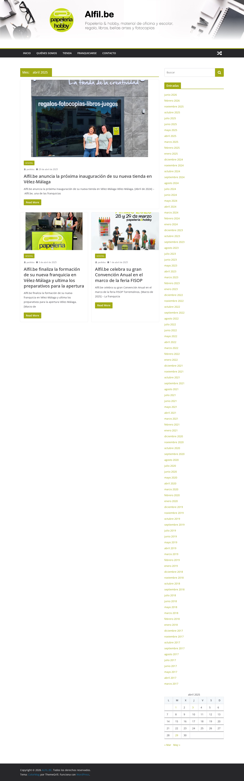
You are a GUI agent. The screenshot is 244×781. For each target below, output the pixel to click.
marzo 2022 (171, 348)
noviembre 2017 (174, 636)
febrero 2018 (172, 619)
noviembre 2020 (174, 442)
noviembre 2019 (174, 513)
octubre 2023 (172, 236)
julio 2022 (170, 324)
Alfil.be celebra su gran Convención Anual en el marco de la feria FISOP (119, 274)
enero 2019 (171, 566)
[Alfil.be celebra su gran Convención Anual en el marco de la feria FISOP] (125, 231)
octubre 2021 (172, 377)
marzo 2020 (171, 489)
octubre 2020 (172, 448)
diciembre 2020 (173, 436)
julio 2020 (170, 465)
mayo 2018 (170, 607)
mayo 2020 (170, 477)
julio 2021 (170, 395)
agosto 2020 (171, 460)
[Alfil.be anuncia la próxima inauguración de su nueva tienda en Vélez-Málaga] (89, 118)
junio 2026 (170, 94)
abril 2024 (170, 206)
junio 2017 (170, 666)
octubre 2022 (172, 306)
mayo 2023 (170, 265)
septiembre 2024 (174, 177)
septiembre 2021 (174, 383)
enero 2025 (171, 153)
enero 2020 (171, 501)
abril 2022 (170, 342)
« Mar (167, 745)
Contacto (109, 53)
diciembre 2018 (173, 571)
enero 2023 (171, 289)
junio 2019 (170, 536)
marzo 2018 (171, 613)
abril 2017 (170, 677)
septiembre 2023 (174, 242)
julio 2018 (170, 595)
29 (176, 735)
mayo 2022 (170, 336)
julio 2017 (170, 660)
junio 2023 (170, 259)
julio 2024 (170, 189)
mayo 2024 (170, 200)
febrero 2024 (172, 218)
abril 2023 (170, 271)
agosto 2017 (171, 654)
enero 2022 (171, 359)
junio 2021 (170, 401)
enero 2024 (171, 224)
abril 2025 (170, 136)
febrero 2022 (172, 354)
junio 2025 (170, 124)
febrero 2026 (172, 100)
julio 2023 (170, 253)
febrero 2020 (172, 495)
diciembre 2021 (173, 365)
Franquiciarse (87, 53)
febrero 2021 (172, 424)
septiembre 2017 (174, 648)
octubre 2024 (172, 171)
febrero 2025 (172, 147)
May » (176, 745)
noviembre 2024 (174, 165)
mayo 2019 (170, 542)
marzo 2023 (171, 277)
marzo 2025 (171, 141)
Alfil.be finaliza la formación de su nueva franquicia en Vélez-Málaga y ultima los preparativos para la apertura (54, 277)
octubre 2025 (172, 112)
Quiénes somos (46, 53)
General (29, 163)
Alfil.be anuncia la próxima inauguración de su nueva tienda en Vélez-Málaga (88, 179)
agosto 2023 (171, 248)
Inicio (27, 53)
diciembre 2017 (173, 630)
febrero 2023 (172, 283)
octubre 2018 (172, 583)
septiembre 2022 (174, 312)
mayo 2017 (170, 672)
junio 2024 (170, 194)
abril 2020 (170, 483)
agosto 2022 (171, 318)
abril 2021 (170, 412)
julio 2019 (170, 530)
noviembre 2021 (174, 371)
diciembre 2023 (173, 230)
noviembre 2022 (174, 301)
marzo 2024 (171, 212)
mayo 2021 (170, 407)
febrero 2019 (172, 560)
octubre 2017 (172, 642)
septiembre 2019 (174, 524)
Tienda (67, 53)
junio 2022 (170, 330)
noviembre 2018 (174, 577)
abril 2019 (170, 548)
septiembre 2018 (174, 589)
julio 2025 (170, 118)
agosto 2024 (171, 183)
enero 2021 (171, 430)
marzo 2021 (171, 418)
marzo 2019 (171, 554)
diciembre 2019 (173, 507)
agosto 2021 (171, 389)
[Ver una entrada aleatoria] (219, 53)
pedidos (30, 169)
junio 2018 (170, 601)
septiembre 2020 (174, 454)
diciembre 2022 (173, 295)
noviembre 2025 (174, 106)
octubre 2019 (172, 518)
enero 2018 (171, 624)
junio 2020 (170, 471)
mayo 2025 (170, 130)
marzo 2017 (171, 683)
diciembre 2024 (173, 159)
